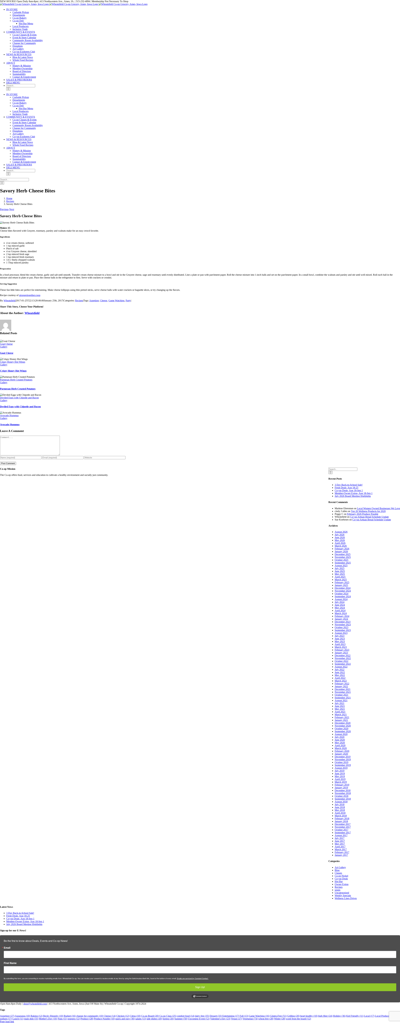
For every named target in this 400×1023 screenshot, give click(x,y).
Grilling (293, 1016)
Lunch (17, 1018)
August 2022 (341, 666)
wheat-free (265, 1018)
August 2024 (341, 599)
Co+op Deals (341, 878)
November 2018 (343, 793)
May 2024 (340, 607)
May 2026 (340, 540)
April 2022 (340, 678)
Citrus (135, 1016)
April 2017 (340, 846)
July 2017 (339, 838)
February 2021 (342, 717)
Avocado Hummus (9, 415)
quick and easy (125, 1018)
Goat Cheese (6, 344)
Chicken (122, 1016)
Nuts (62, 1018)
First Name (10, 963)
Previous (4, 209)
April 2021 (340, 711)
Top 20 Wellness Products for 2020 (368, 511)
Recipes (79, 300)
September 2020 (343, 731)
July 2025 (339, 568)
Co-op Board (150, 1016)
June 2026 (340, 537)
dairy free (202, 1016)
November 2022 (343, 658)
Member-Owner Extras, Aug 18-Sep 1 (353, 493)
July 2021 (339, 703)
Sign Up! (200, 987)
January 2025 (341, 585)
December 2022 (342, 655)
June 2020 (340, 739)
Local (369, 1016)
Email (7, 947)
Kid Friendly (354, 1016)
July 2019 (339, 770)
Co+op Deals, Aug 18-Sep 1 (349, 490)
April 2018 (340, 813)
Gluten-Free (278, 1016)
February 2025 (342, 582)
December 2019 (342, 756)
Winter (279, 1018)
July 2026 (339, 534)
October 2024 (341, 593)
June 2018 (340, 807)
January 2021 (341, 720)
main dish (31, 1018)
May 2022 (340, 675)
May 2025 (340, 574)
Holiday (339, 1016)
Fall (244, 1016)
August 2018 (341, 801)
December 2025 (342, 554)
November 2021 (343, 692)
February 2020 (342, 751)
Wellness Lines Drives (346, 898)
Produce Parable (104, 1018)
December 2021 (342, 689)
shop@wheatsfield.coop (35, 1003)
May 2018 (340, 810)
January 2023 (341, 652)
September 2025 (343, 562)
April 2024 (340, 610)
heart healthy (309, 1016)
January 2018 (341, 821)
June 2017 (340, 841)
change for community (89, 1016)
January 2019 (341, 787)
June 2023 (340, 638)
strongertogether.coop (29, 295)
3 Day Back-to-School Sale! (348, 484)
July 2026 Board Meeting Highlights (353, 496)
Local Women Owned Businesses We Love (378, 508)
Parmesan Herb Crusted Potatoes (16, 379)
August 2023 (341, 633)
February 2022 (342, 683)
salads (140, 1018)
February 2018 (342, 818)
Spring (168, 1018)
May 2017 (340, 843)
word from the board (298, 1018)
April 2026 (340, 543)
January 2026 (341, 551)
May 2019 (340, 776)
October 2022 (341, 661)
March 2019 (341, 782)
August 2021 (341, 700)
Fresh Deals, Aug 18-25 (346, 487)
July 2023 (339, 635)
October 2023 (341, 627)
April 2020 (340, 745)
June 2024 (340, 605)
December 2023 (342, 621)
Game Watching (116, 300)
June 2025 (340, 571)
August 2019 (341, 768)
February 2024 (342, 616)
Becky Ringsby (53, 1016)
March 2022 (341, 680)
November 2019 (343, 759)
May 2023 (340, 641)
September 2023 (343, 630)
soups (337, 890)
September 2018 (343, 799)
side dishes (154, 1018)
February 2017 (342, 852)
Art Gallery (340, 867)
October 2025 (341, 560)
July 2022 (339, 669)
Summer (180, 1018)
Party (128, 300)
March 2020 (341, 748)
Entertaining (230, 1016)
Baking (36, 1016)
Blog (337, 870)
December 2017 (342, 824)
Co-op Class (167, 1016)
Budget (70, 1016)
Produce (86, 1018)
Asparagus (22, 1016)
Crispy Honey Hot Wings (12, 362)
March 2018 (341, 815)
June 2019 (340, 773)
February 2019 (342, 784)
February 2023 (342, 650)
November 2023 (343, 624)
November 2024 (343, 591)
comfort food (185, 1016)
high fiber (325, 1016)
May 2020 (340, 742)
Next (11, 209)
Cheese (103, 300)
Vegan (236, 1018)
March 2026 (341, 546)
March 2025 (341, 579)
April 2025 (340, 576)
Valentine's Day (220, 1018)
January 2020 (341, 754)
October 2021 (341, 695)
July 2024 (339, 602)
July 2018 (339, 804)
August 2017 (341, 835)
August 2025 (341, 565)
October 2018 (341, 796)
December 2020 (342, 723)
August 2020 (341, 734)
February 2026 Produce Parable (362, 514)
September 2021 (343, 697)
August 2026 (341, 531)
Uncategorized (342, 892)
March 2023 (341, 647)
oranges (74, 1018)
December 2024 (342, 588)
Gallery (3, 346)
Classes (338, 873)
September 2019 (343, 765)
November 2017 (343, 827)
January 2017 (341, 855)
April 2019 (340, 779)
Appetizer (94, 300)
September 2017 (343, 832)
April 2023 (340, 644)
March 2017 (341, 849)
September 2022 (343, 664)
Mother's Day (48, 1018)
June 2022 (340, 672)
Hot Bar (339, 881)
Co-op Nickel (341, 875)
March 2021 (341, 714)
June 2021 (340, 706)
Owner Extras (341, 884)
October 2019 (341, 762)
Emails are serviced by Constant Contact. (192, 978)
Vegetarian (250, 1018)
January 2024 (341, 619)
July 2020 (339, 737)
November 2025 (343, 557)
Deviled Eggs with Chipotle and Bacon (19, 397)
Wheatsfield (9, 300)
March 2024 (341, 613)
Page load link (7, 1021)
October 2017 (341, 829)
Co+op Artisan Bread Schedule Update (369, 516)
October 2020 (341, 728)
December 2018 (342, 790)
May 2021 (340, 709)
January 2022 (341, 686)
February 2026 (342, 548)
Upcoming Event (199, 1018)
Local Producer (385, 1016)
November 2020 (343, 725)
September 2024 (343, 596)
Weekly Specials (343, 895)
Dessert (216, 1016)
